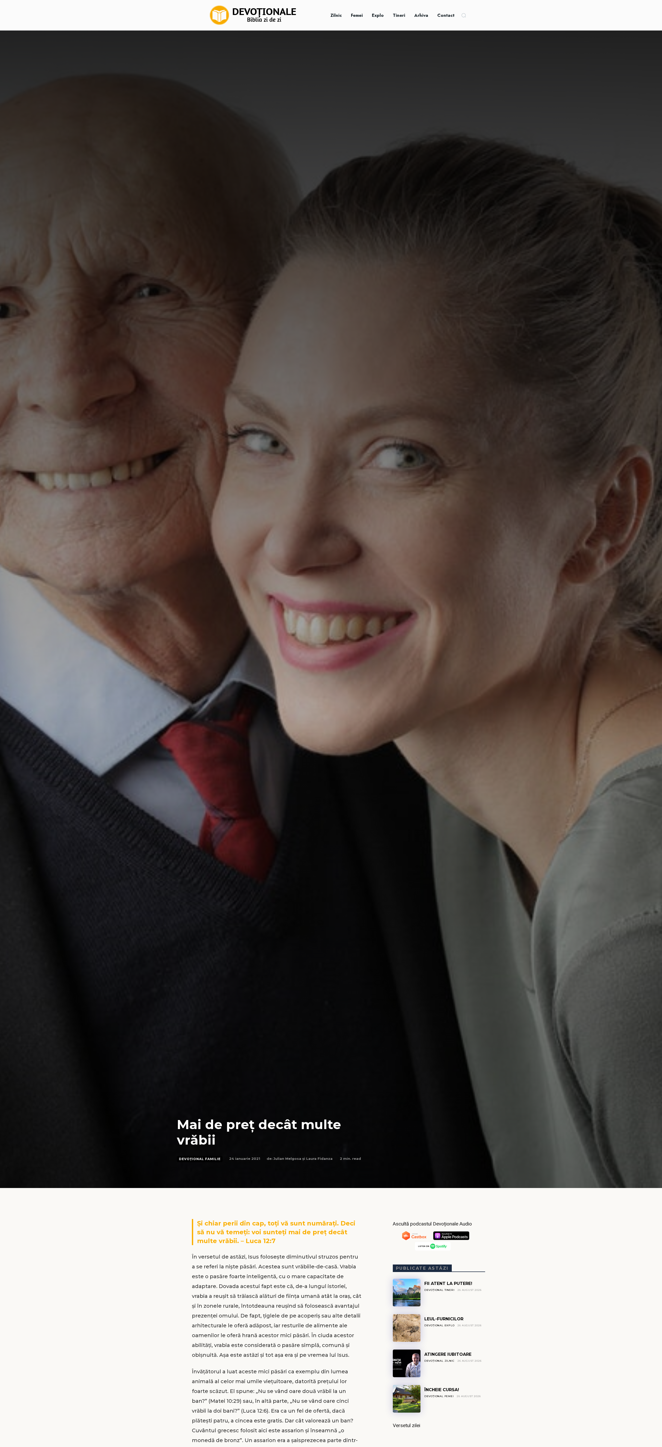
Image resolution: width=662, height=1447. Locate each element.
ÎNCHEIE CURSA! (441, 1389)
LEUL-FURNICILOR (443, 1318)
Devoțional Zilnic (439, 1360)
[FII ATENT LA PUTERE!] (406, 1292)
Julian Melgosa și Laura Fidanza (303, 1158)
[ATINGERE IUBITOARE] (406, 1363)
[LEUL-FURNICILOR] (406, 1328)
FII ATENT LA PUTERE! (448, 1283)
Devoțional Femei (439, 1396)
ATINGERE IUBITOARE (447, 1354)
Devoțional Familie (200, 1159)
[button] (463, 15)
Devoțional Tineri (439, 1290)
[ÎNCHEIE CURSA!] (406, 1399)
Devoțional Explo (439, 1325)
